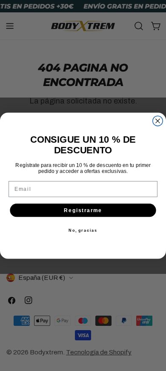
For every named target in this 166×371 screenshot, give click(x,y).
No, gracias (83, 230)
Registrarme (83, 210)
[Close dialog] (158, 121)
